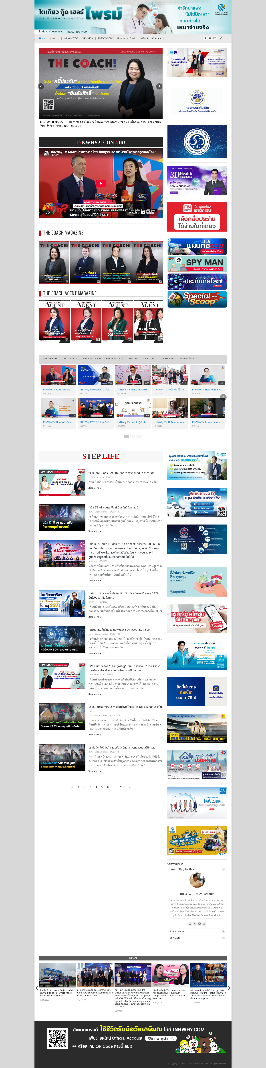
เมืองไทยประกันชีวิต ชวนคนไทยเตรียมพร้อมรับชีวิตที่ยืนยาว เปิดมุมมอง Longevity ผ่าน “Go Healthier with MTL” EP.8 (169, 994)
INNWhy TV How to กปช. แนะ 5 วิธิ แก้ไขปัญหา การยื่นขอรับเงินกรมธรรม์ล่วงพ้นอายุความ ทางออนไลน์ (207, 389)
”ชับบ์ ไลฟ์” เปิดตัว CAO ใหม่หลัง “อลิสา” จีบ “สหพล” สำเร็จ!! (122, 473)
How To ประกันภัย (114, 358)
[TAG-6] (54, 321)
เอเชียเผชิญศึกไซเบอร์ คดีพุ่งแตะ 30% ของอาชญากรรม (119, 630)
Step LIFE (133, 358)
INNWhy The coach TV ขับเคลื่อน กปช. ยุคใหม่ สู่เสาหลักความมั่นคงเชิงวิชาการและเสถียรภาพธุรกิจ (95, 389)
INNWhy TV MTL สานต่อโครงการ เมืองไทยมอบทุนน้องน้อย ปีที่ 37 (133, 389)
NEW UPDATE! (50, 358)
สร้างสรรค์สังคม (187, 358)
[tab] (197, 869)
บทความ (100, 477)
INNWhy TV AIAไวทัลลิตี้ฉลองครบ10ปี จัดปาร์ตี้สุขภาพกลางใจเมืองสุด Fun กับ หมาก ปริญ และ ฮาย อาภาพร (170, 389)
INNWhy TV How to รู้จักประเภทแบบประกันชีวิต (133, 422)
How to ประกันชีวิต (92, 358)
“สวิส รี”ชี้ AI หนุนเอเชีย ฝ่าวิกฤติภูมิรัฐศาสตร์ (113, 508)
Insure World (94, 512)
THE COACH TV (69, 358)
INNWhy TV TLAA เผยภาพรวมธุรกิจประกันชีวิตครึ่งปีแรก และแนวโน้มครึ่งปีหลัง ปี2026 (170, 422)
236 (121, 787)
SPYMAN (92, 477)
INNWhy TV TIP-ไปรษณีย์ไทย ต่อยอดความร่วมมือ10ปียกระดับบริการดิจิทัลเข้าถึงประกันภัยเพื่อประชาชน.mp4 (95, 422)
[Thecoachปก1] (116, 262)
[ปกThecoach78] (85, 262)
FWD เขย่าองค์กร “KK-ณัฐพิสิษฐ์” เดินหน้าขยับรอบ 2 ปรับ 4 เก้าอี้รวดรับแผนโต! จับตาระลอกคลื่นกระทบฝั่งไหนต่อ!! (124, 668)
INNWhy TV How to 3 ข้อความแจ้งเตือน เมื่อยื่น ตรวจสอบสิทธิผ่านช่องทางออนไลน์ (58, 422)
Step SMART (149, 358)
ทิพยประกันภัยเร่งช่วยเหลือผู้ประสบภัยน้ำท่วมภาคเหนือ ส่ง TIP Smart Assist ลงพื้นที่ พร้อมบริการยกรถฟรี (57, 993)
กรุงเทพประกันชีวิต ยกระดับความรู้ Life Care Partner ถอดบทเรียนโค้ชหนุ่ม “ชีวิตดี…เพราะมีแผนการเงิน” (95, 992)
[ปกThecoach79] (54, 262)
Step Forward (167, 358)
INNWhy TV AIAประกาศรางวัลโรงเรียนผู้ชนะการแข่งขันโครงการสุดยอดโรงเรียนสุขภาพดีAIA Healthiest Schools (58, 389)
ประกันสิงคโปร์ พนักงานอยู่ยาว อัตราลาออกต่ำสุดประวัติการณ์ (122, 748)
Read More (94, 488)
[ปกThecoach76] (147, 262)
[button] (37, 988)
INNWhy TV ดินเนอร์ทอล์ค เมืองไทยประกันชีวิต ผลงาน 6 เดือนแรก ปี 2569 (207, 422)
